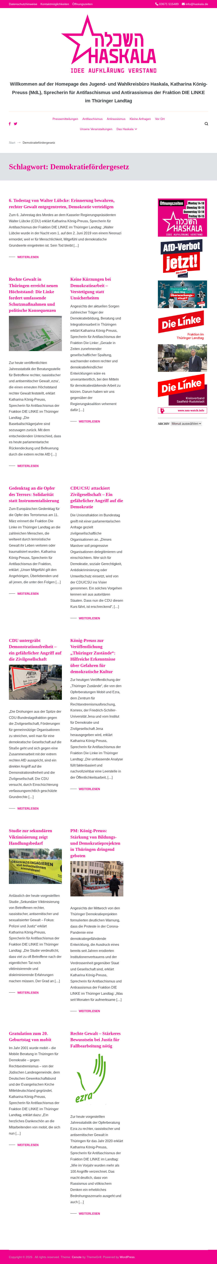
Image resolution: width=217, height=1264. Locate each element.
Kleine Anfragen (140, 119)
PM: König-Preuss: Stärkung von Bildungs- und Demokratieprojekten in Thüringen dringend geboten (95, 843)
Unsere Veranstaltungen (96, 129)
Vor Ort (160, 119)
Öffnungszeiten (82, 4)
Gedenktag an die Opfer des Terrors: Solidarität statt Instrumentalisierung (34, 494)
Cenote (77, 1257)
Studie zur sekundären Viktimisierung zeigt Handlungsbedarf (30, 837)
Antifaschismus (92, 119)
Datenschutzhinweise (23, 4)
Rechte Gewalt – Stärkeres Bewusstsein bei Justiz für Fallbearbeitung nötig (95, 1040)
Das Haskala (125, 129)
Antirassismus (116, 119)
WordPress (127, 1257)
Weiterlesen (28, 257)
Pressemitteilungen (65, 119)
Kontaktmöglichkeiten (54, 4)
